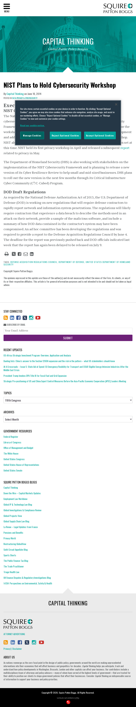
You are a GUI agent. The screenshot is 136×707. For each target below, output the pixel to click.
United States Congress (14, 459)
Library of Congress (12, 442)
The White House (11, 453)
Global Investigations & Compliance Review (22, 510)
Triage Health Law (11, 572)
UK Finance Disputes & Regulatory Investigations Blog (27, 577)
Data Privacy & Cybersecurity (24, 98)
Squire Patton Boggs (118, 8)
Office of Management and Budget (18, 448)
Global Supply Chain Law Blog (16, 521)
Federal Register (11, 436)
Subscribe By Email (15, 324)
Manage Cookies (32, 135)
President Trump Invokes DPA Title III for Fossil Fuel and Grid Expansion (35, 375)
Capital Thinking (15, 94)
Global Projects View (13, 516)
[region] (68, 122)
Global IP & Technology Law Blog (18, 504)
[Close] (116, 104)
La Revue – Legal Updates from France (21, 527)
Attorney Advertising (14, 634)
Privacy (7, 648)
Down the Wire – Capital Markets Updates (22, 493)
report (124, 148)
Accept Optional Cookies (100, 135)
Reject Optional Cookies (65, 135)
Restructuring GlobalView (15, 544)
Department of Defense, (72, 261)
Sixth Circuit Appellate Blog (16, 549)
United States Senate (13, 470)
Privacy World (10, 538)
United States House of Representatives (21, 465)
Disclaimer (17, 648)
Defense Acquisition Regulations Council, (34, 261)
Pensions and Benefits (13, 532)
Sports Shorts (10, 555)
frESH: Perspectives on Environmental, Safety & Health (28, 583)
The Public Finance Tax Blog (16, 560)
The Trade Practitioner (14, 566)
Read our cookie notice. (32, 125)
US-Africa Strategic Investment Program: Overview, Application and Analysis (37, 355)
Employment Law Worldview (15, 499)
